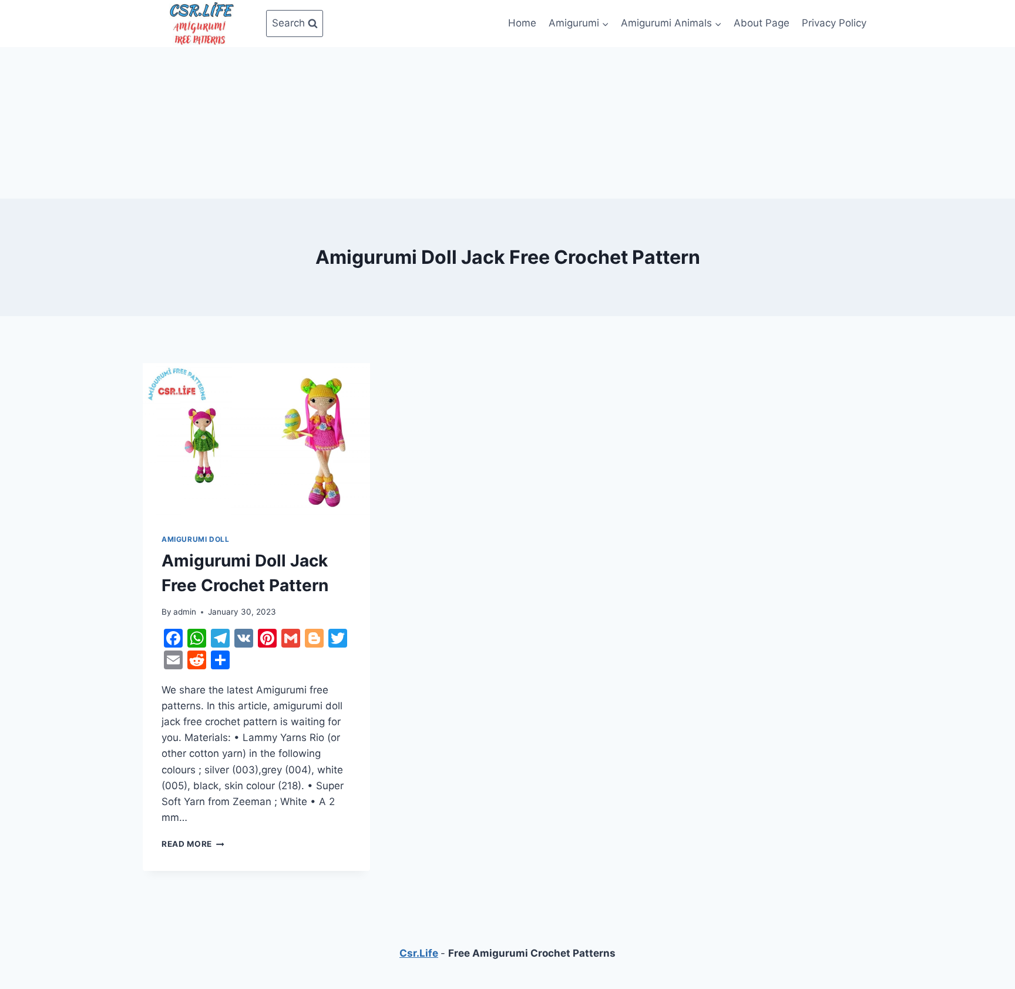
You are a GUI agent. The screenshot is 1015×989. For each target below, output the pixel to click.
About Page (761, 23)
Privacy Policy (834, 23)
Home (522, 23)
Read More (193, 844)
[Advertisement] (507, 120)
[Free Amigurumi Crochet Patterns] (201, 23)
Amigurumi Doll (195, 539)
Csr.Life (418, 953)
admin (184, 611)
